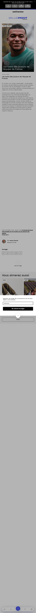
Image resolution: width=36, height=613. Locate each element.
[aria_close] (18, 315)
